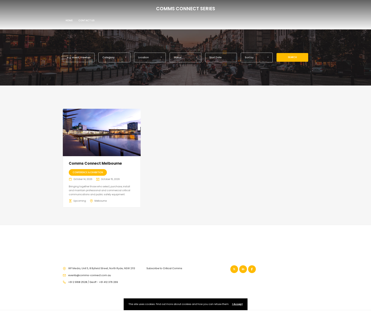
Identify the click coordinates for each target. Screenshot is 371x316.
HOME (69, 20)
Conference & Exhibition (88, 172)
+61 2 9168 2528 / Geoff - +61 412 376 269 (93, 282)
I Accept (237, 304)
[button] (114, 57)
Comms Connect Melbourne (95, 163)
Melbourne (100, 200)
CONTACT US (86, 20)
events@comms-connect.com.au (89, 275)
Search (292, 57)
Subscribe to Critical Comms (164, 268)
